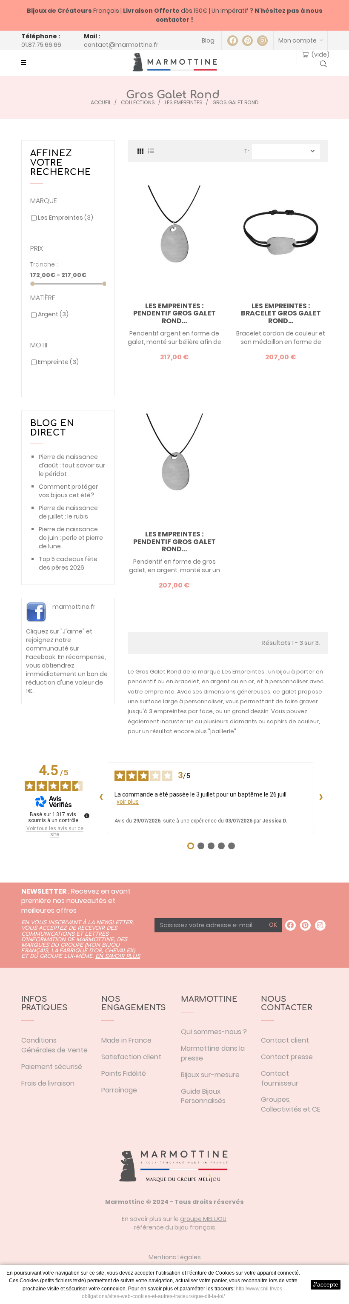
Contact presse (287, 1057)
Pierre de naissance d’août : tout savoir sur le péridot (72, 465)
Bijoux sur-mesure (210, 1075)
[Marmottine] (174, 62)
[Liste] (151, 150)
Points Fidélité (123, 1073)
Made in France (126, 1040)
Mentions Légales (175, 1257)
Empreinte (58, 362)
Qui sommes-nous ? (214, 1032)
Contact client (285, 1040)
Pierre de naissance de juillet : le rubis (68, 512)
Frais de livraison (47, 1083)
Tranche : (44, 264)
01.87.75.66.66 (41, 44)
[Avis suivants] (321, 797)
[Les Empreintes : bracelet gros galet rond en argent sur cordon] (281, 232)
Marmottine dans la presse (213, 1053)
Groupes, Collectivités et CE (290, 1104)
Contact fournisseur (279, 1078)
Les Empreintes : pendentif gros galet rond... (174, 313)
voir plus (128, 801)
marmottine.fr (73, 606)
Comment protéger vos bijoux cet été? (68, 490)
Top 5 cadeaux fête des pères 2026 (68, 563)
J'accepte (325, 1284)
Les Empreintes (65, 217)
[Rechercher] (323, 65)
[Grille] (140, 150)
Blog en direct (52, 428)
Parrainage (119, 1090)
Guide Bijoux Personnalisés (203, 1096)
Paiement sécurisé (51, 1067)
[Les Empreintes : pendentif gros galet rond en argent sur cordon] (174, 460)
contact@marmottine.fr (121, 44)
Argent (53, 314)
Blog (208, 40)
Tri (247, 151)
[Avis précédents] (101, 797)
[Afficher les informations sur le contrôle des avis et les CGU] (86, 815)
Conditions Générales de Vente (54, 1045)
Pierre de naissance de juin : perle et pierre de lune (71, 537)
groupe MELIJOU (203, 1219)
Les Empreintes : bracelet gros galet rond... (281, 313)
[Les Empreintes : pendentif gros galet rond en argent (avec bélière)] (174, 232)
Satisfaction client (131, 1057)
